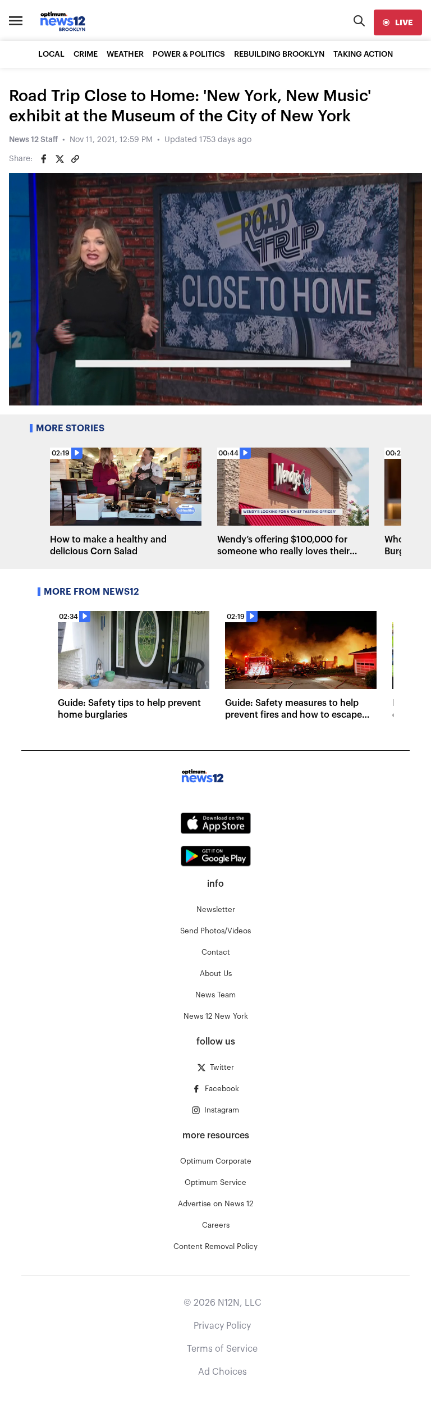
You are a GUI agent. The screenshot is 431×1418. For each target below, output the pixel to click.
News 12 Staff (33, 140)
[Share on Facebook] (43, 158)
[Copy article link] (75, 158)
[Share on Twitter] (59, 158)
